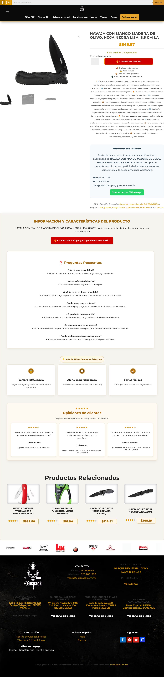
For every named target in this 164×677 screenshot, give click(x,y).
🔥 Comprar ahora (129, 61)
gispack (107, 207)
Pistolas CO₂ (43, 17)
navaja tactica (118, 207)
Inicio (82, 636)
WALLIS (160, 207)
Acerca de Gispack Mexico (31, 636)
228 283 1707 (88, 574)
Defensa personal (61, 17)
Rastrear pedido (129, 17)
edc (101, 207)
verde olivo (145, 207)
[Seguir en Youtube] (136, 639)
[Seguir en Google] (129, 639)
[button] (78, 36)
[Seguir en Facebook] (123, 639)
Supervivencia (132, 207)
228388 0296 (86, 570)
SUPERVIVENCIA (151, 204)
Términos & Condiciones (31, 640)
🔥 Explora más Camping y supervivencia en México (82, 240)
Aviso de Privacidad (119, 665)
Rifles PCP (30, 17)
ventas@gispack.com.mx (81, 578)
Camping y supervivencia (85, 17)
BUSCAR (158, 2)
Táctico (103, 17)
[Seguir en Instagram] (142, 639)
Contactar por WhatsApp (127, 192)
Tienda (114, 17)
